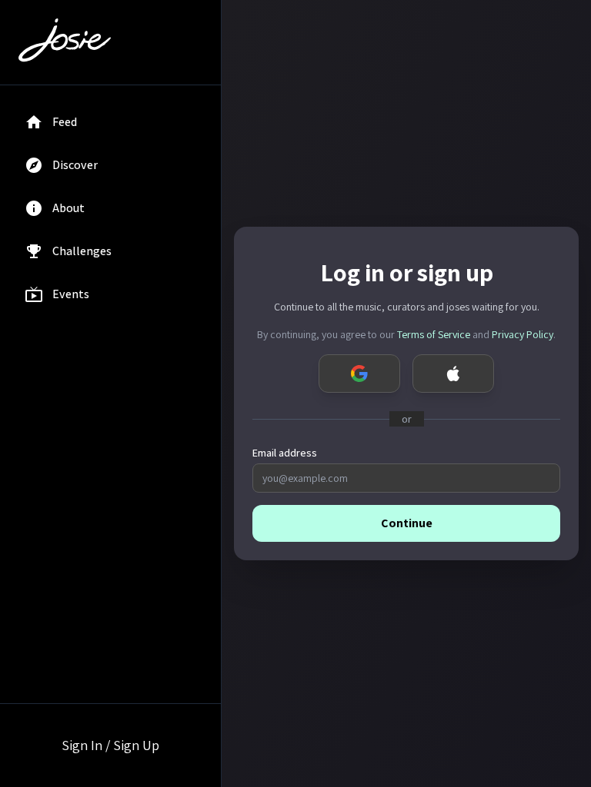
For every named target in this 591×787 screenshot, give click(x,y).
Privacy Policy (522, 334)
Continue (406, 523)
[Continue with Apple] (453, 373)
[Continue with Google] (359, 373)
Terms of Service (433, 334)
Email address (284, 453)
